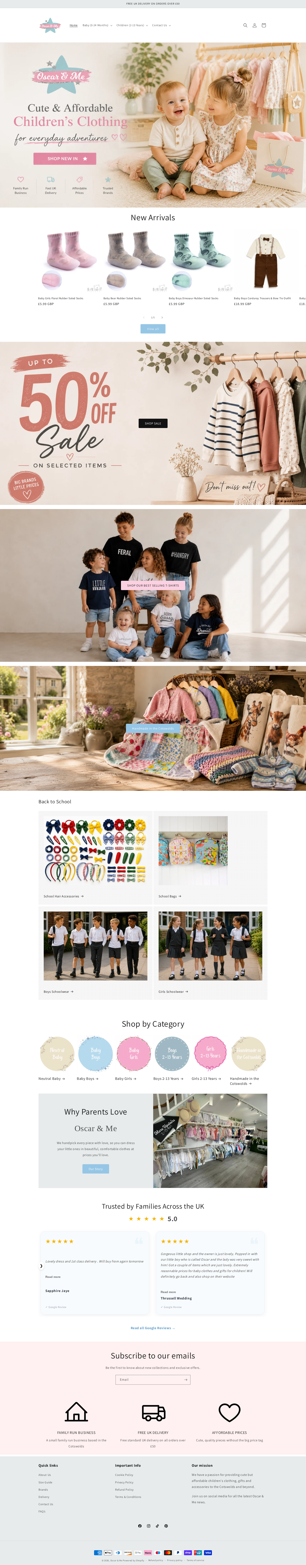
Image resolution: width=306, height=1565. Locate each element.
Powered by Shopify (133, 1560)
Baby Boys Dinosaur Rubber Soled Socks (193, 298)
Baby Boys (85, 1078)
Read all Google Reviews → (153, 1328)
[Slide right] (162, 317)
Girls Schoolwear (171, 991)
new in (153, 125)
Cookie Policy (124, 1475)
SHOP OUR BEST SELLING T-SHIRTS (153, 585)
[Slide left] (143, 317)
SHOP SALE (153, 423)
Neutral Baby (50, 1078)
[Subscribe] (185, 1380)
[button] (97, 25)
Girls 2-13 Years (204, 1078)
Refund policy (155, 1560)
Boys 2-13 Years (166, 1078)
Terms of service (195, 1560)
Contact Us (46, 1504)
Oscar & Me (116, 1560)
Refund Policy (124, 1489)
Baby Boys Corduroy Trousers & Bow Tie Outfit (262, 298)
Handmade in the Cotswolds (153, 728)
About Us (45, 1475)
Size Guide (45, 1482)
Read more (53, 1276)
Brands (43, 1489)
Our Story (96, 1169)
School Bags (168, 896)
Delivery (44, 1497)
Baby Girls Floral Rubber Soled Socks (60, 298)
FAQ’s (42, 1511)
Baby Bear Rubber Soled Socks (122, 298)
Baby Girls (123, 1078)
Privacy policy (175, 1560)
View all (153, 329)
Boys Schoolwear (56, 991)
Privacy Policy (124, 1482)
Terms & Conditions (128, 1497)
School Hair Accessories (61, 896)
